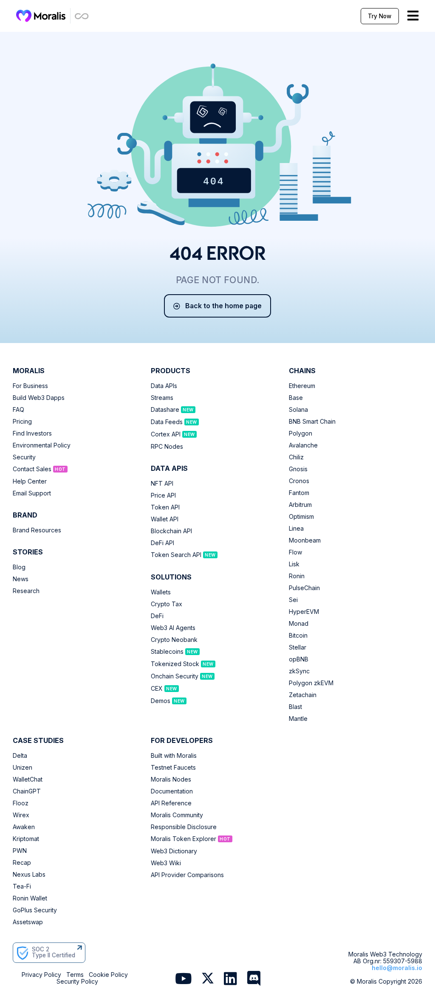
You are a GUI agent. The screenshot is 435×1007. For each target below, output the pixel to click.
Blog (19, 567)
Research (26, 591)
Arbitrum (300, 504)
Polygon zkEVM (311, 683)
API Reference (171, 803)
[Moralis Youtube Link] (183, 979)
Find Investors (32, 433)
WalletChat (27, 779)
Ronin (297, 576)
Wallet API (164, 519)
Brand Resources (37, 530)
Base (296, 397)
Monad (298, 623)
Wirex (21, 815)
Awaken (24, 827)
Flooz (20, 803)
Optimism (301, 516)
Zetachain (302, 695)
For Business (30, 386)
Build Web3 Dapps (39, 397)
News (20, 579)
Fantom (299, 492)
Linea (296, 528)
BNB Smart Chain (312, 421)
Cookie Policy (108, 974)
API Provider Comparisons (187, 875)
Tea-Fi (22, 886)
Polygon (300, 433)
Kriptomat (26, 838)
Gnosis (298, 469)
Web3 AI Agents (173, 627)
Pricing (22, 421)
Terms (75, 974)
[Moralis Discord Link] (253, 979)
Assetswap (28, 922)
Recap (22, 862)
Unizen (22, 767)
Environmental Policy (42, 445)
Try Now (379, 16)
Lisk (294, 564)
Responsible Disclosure (184, 827)
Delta (20, 755)
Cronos (299, 481)
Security (24, 457)
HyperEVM (304, 611)
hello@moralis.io (397, 967)
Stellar (297, 647)
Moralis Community (177, 815)
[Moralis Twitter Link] (208, 979)
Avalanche (303, 445)
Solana (298, 409)
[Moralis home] (41, 16)
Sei (293, 599)
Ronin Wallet (30, 898)
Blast (295, 706)
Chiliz (296, 457)
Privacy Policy (41, 974)
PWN (20, 850)
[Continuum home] (82, 16)
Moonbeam (305, 540)
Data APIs (164, 386)
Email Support (32, 493)
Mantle (298, 718)
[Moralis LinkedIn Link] (230, 979)
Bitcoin (298, 635)
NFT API (162, 483)
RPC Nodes (167, 446)
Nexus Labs (29, 874)
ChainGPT (27, 791)
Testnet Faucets (173, 767)
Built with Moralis (174, 755)
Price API (163, 495)
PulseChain (304, 588)
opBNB (298, 659)
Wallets (161, 592)
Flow (295, 552)
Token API (165, 507)
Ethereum (302, 386)
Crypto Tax (166, 604)
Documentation (172, 791)
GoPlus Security (35, 910)
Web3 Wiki (166, 863)
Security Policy (77, 981)
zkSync (299, 671)
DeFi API (162, 543)
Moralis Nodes (171, 779)
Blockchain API (171, 531)
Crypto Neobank (174, 639)
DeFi (157, 616)
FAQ (18, 409)
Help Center (30, 481)
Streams (162, 397)
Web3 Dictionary (174, 851)
